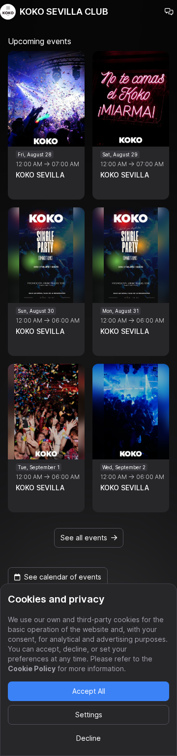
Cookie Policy (32, 668)
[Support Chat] (169, 12)
